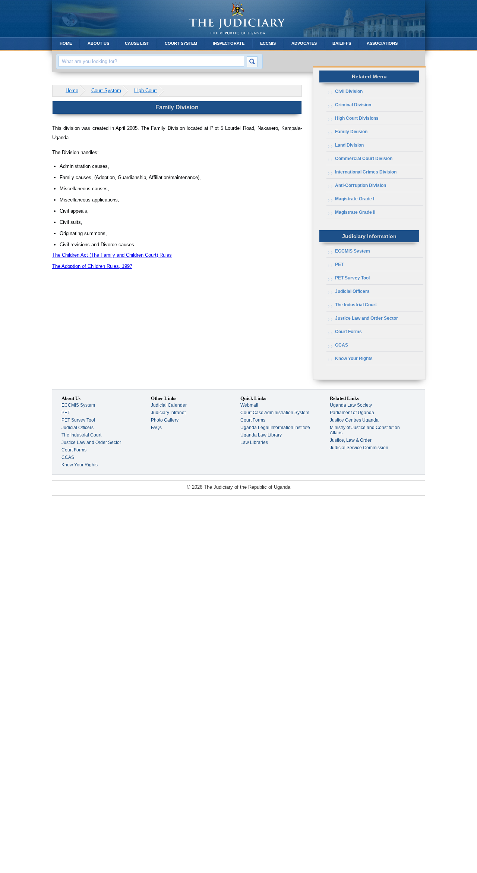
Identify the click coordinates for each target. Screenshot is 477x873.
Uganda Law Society (351, 405)
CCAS (341, 345)
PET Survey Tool (352, 278)
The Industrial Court (356, 304)
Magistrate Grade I (354, 198)
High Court (145, 90)
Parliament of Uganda (352, 412)
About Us (98, 43)
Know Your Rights (354, 358)
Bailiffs (341, 43)
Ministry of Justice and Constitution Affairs (365, 430)
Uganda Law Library (261, 435)
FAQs (156, 427)
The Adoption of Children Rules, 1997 (92, 266)
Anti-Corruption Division (360, 185)
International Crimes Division (366, 172)
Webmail (249, 405)
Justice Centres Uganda (354, 420)
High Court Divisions (357, 118)
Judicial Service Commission (359, 447)
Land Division (349, 145)
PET (339, 264)
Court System (181, 43)
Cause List (137, 43)
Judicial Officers (352, 291)
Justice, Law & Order (351, 440)
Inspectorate (228, 43)
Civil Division (349, 91)
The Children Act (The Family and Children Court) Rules (112, 255)
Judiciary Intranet (168, 412)
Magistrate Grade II (355, 212)
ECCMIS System (352, 251)
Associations (382, 43)
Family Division (351, 131)
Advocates (304, 43)
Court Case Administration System (274, 412)
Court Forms (348, 331)
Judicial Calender (169, 405)
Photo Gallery (165, 420)
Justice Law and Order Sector (366, 318)
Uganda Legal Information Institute (275, 427)
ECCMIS (268, 43)
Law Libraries (254, 442)
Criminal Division (353, 104)
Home (66, 43)
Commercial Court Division (363, 158)
